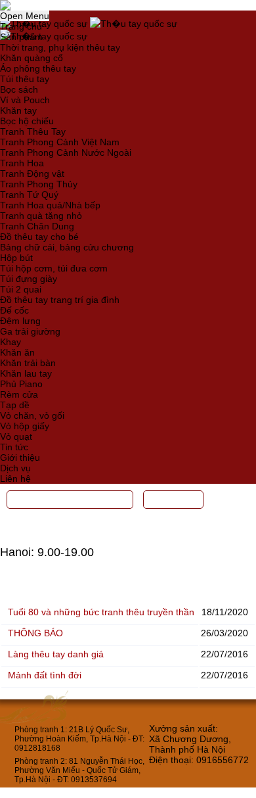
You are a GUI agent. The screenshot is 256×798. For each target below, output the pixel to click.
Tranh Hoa (22, 163)
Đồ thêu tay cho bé (39, 236)
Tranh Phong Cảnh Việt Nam (59, 142)
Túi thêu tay (24, 79)
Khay (10, 342)
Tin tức (14, 447)
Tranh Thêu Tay (33, 131)
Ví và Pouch (25, 100)
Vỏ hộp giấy (24, 426)
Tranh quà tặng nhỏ (41, 215)
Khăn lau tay (26, 373)
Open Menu (24, 16)
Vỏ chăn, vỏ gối (32, 415)
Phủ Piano (21, 384)
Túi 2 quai (20, 289)
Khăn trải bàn (28, 363)
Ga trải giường (30, 331)
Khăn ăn (17, 352)
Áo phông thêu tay (38, 68)
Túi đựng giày (28, 278)
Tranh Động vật (32, 173)
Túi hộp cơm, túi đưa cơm (54, 268)
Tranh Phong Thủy (38, 184)
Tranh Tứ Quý (29, 194)
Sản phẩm (21, 37)
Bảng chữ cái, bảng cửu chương (67, 247)
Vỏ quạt (16, 436)
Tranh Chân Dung (37, 226)
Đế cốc (14, 310)
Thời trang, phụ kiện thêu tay (60, 47)
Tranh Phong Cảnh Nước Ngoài (65, 152)
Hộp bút (16, 257)
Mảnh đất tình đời (44, 675)
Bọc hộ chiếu (27, 121)
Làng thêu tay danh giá (56, 654)
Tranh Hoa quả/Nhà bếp (50, 205)
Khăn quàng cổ (31, 58)
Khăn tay (18, 110)
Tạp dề (15, 405)
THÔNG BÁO (35, 633)
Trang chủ (21, 26)
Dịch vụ (15, 468)
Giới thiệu (20, 457)
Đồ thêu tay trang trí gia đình (59, 299)
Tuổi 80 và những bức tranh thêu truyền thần (101, 612)
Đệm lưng (20, 321)
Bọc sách (19, 89)
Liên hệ (15, 478)
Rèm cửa (19, 394)
